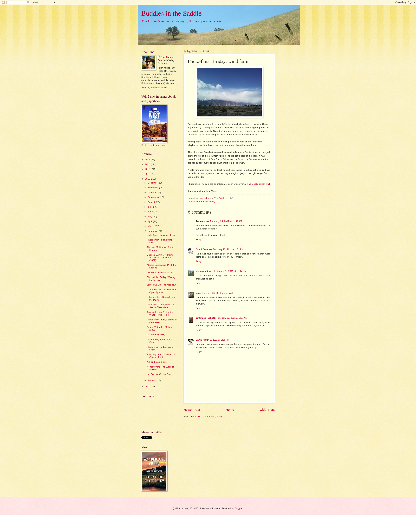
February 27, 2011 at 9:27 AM (232, 318)
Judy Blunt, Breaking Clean (161, 235)
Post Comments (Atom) (210, 416)
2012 (148, 174)
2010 (148, 386)
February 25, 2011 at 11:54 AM (226, 221)
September (154, 197)
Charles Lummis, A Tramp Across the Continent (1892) (160, 257)
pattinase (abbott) (206, 318)
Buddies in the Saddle (171, 13)
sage (198, 293)
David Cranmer (204, 249)
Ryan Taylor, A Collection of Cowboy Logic (161, 355)
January (152, 380)
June (150, 211)
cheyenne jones (204, 271)
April (150, 221)
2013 (148, 169)
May (150, 216)
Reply (199, 239)
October (152, 192)
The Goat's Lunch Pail (258, 184)
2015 (148, 159)
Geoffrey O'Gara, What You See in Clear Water (161, 306)
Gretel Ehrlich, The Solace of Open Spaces (161, 291)
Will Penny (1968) (156, 334)
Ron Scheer (167, 57)
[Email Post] (231, 198)
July (150, 207)
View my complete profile (154, 87)
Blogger (238, 508)
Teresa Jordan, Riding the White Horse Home (160, 313)
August (152, 202)
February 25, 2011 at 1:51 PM (228, 249)
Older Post (267, 409)
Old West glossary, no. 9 (159, 272)
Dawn (199, 340)
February (153, 231)
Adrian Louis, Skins (157, 362)
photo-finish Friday (205, 201)
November (153, 187)
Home (230, 409)
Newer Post (192, 409)
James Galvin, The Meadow (161, 285)
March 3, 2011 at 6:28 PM (216, 340)
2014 (148, 164)
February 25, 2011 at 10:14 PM (230, 271)
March (151, 226)
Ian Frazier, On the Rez (159, 374)
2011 (147, 179)
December (153, 183)
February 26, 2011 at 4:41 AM (217, 293)
